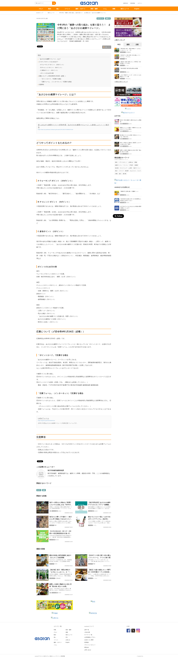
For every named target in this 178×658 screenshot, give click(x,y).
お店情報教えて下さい (89, 637)
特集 (55, 629)
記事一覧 (86, 629)
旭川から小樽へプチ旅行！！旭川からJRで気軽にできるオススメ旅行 (60, 519)
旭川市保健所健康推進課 (56, 470)
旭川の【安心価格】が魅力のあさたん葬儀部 (130, 120)
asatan (59, 511)
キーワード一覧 (88, 634)
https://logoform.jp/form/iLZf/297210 (46, 420)
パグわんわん (128, 78)
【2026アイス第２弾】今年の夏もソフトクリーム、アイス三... (130, 56)
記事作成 (125, 3)
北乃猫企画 (57, 578)
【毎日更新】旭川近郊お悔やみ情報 (129, 68)
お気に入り (107, 47)
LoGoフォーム (43, 418)
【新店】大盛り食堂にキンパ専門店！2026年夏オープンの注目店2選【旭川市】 (99, 572)
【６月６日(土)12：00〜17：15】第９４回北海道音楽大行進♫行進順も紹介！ (60, 533)
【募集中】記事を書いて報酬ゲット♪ (129, 191)
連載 (113, 8)
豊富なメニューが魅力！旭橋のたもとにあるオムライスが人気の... (130, 128)
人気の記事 (87, 632)
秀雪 (55, 525)
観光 (49, 8)
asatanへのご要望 (88, 640)
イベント (67, 8)
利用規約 (86, 642)
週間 (128, 44)
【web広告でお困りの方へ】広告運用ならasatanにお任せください (130, 199)
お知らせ (68, 640)
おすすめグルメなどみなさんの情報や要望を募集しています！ (130, 207)
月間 (137, 44)
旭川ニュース (125, 8)
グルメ (41, 8)
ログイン (140, 3)
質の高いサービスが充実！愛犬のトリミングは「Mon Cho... (130, 136)
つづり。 (95, 525)
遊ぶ (57, 8)
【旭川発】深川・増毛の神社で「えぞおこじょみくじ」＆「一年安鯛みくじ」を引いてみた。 (60, 572)
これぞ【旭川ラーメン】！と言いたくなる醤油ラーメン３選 (130, 75)
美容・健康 (94, 8)
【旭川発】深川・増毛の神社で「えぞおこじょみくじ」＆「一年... (130, 49)
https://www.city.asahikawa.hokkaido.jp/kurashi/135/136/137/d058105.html (55, 129)
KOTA (55, 563)
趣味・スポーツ (80, 8)
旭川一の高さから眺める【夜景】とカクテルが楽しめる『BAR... (130, 143)
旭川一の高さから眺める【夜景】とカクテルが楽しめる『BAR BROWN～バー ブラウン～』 (60, 505)
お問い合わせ (87, 650)
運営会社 (86, 647)
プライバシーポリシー (89, 645)
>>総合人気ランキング (121, 81)
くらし (105, 8)
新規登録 (132, 3)
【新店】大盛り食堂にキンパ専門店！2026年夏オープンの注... (130, 62)
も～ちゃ (95, 578)
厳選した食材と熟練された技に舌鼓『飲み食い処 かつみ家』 (130, 151)
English (136, 8)
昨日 (119, 44)
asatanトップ (39, 12)
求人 (67, 637)
